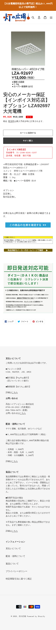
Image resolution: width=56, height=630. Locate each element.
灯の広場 (22, 616)
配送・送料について (15, 556)
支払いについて (13, 548)
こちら (15, 392)
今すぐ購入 (28, 141)
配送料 (11, 121)
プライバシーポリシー (16, 571)
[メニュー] (51, 17)
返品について (12, 563)
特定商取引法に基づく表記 (19, 579)
